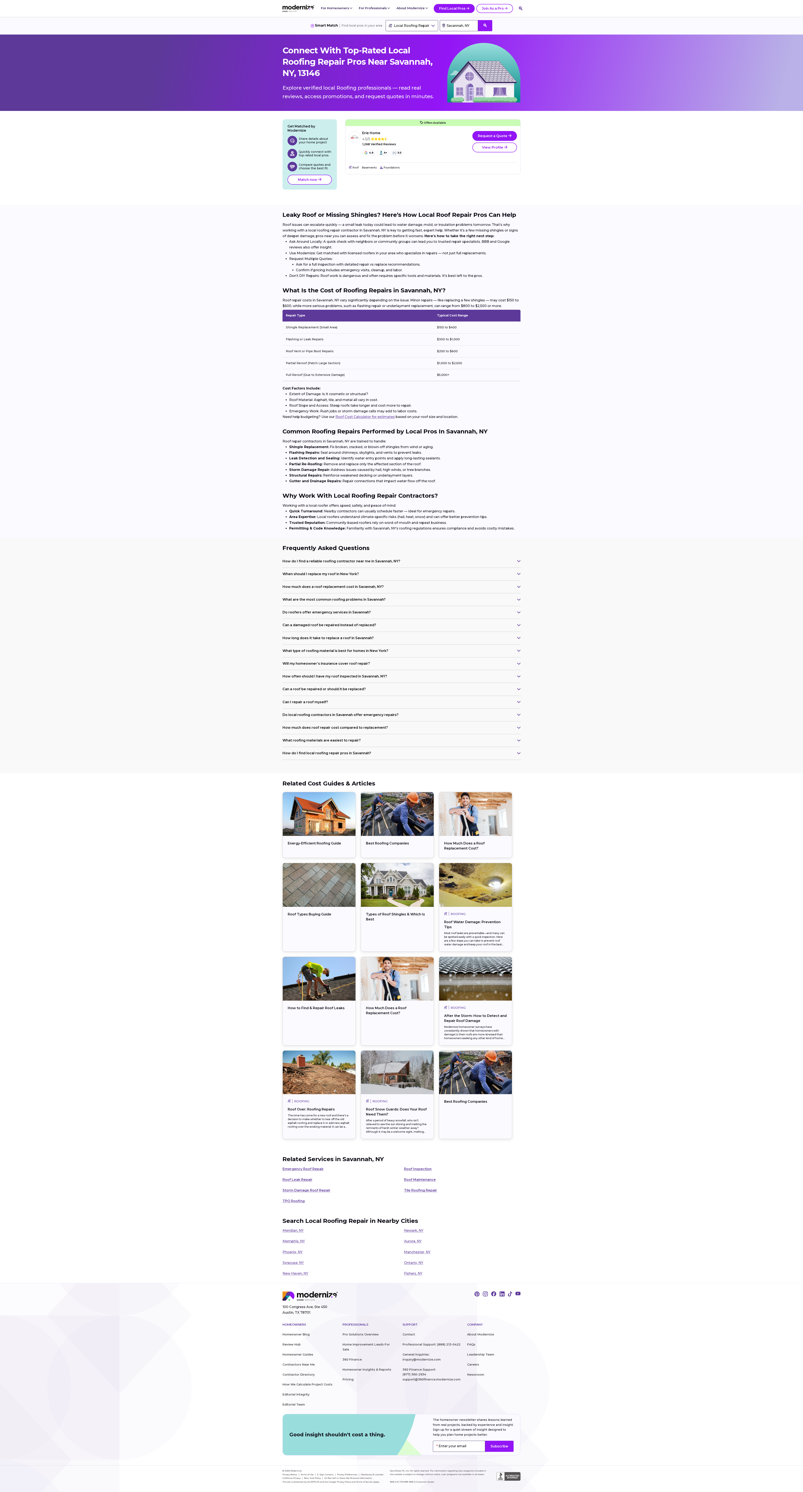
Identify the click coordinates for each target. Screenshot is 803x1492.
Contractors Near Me (299, 1364)
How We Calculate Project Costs (307, 1384)
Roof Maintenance (420, 1180)
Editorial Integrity (296, 1394)
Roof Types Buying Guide (309, 914)
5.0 (400, 152)
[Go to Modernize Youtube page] (517, 1294)
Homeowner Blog (296, 1334)
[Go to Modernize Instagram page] (485, 1294)
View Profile (493, 147)
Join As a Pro (493, 8)
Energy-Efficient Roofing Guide (314, 843)
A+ (385, 152)
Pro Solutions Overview (361, 1334)
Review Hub (292, 1344)
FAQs (471, 1344)
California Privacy (292, 1478)
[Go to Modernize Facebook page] (493, 1294)
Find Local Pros (452, 8)
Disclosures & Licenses (372, 1474)
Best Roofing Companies (387, 843)
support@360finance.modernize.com (431, 1379)
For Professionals (373, 8)
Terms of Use (307, 1474)
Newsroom (475, 1374)
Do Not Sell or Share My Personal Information (348, 1478)
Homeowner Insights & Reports (367, 1369)
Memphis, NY (294, 1241)
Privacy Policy (344, 1481)
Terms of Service (364, 1481)
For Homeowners (335, 8)
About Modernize (411, 8)
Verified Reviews (379, 144)
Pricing (348, 1379)
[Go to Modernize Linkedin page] (502, 1294)
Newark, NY (413, 1230)
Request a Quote (493, 136)
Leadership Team (480, 1354)
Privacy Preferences (347, 1474)
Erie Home (371, 133)
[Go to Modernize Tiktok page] (510, 1294)
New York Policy (312, 1478)
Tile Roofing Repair (420, 1190)
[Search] (521, 8)
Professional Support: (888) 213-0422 (431, 1344)
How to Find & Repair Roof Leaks (316, 1008)
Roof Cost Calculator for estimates (365, 417)
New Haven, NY (295, 1273)
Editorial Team (294, 1404)
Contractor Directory (299, 1374)
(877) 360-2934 (414, 1374)
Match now (308, 180)
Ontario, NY (413, 1263)
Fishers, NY (413, 1273)
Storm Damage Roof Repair (306, 1190)
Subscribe (499, 1446)
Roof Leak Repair (297, 1180)
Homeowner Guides (298, 1354)
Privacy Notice (290, 1474)
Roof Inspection (418, 1169)
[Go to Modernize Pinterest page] (476, 1294)
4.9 (371, 152)
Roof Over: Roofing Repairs (311, 1109)
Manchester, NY (417, 1252)
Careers (473, 1364)
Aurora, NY (413, 1241)
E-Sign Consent (325, 1474)
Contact (409, 1334)
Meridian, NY (293, 1230)
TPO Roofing (294, 1201)
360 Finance (352, 1359)
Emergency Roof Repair (303, 1169)
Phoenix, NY (293, 1252)
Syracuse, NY (293, 1263)
